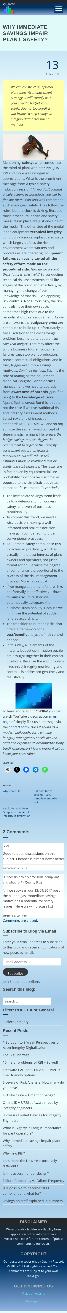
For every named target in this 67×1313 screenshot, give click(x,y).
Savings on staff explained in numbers (33, 1201)
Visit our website (33, 1294)
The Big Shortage (16, 1055)
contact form (19, 727)
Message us (33, 1301)
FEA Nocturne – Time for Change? (29, 1095)
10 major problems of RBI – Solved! (30, 1062)
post (43, 581)
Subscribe (15, 973)
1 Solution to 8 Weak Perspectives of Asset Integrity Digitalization (16, 812)
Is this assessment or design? (26, 1173)
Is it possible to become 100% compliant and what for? (46, 796)
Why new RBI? (11, 791)
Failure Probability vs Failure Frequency (33, 1180)
